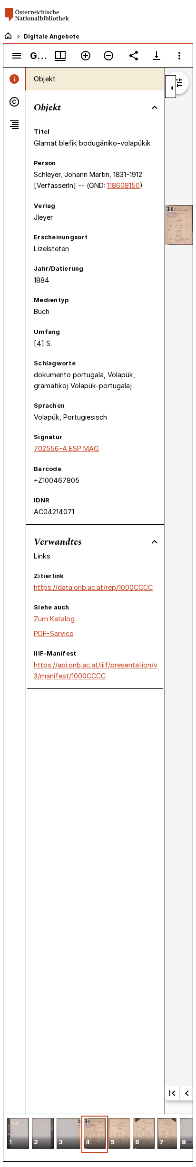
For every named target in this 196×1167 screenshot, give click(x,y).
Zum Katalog (54, 619)
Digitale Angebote (51, 36)
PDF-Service (53, 633)
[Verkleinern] (108, 55)
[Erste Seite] (172, 1093)
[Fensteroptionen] (179, 55)
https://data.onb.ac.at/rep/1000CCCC (93, 587)
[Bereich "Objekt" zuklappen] (154, 107)
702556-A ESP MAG (66, 448)
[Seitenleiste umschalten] (16, 55)
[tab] (14, 79)
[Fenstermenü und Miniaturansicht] (60, 55)
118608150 (123, 185)
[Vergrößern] (85, 55)
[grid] (98, 1137)
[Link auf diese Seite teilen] (133, 55)
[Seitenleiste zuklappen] (172, 88)
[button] (18, 1134)
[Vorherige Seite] (187, 1093)
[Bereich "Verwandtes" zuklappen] (154, 541)
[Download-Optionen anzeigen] (156, 55)
